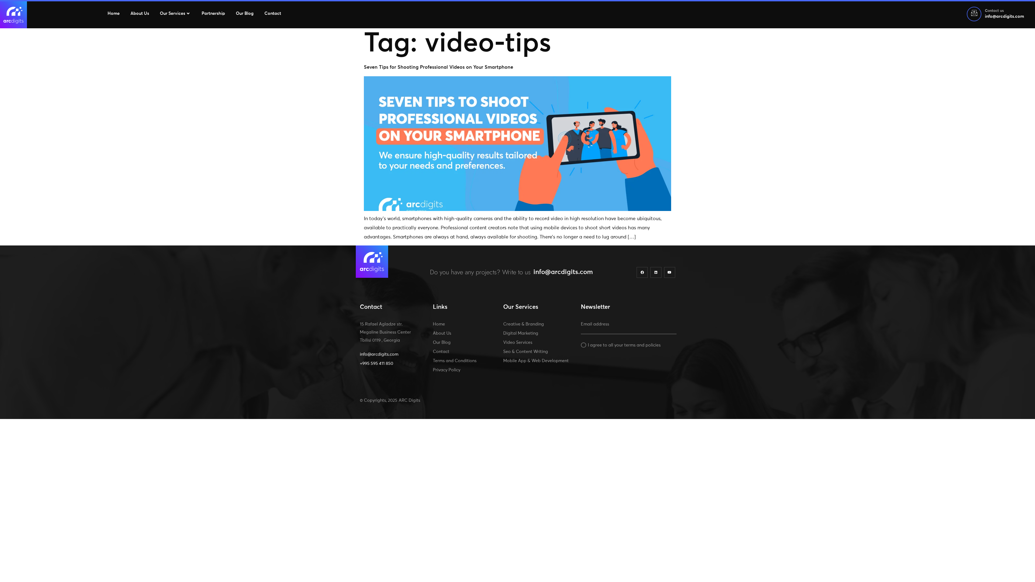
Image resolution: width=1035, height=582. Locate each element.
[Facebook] (642, 272)
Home (114, 13)
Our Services (172, 13)
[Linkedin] (655, 272)
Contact (272, 13)
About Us (139, 13)
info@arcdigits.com (563, 272)
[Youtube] (669, 272)
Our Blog (245, 13)
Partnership (213, 13)
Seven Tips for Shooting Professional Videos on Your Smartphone (438, 67)
